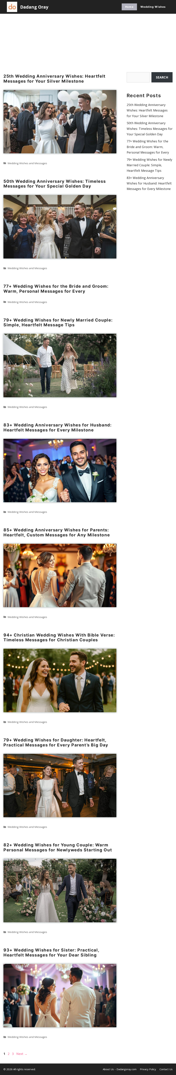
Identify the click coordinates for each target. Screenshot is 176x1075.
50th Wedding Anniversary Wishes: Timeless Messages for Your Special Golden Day (54, 184)
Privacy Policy (148, 1069)
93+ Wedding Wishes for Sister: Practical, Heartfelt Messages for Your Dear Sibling (51, 953)
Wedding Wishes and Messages (27, 163)
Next (21, 1054)
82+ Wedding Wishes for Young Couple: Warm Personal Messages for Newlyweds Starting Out (57, 847)
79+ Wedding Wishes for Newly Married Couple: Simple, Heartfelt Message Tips (58, 323)
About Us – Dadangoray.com (119, 1069)
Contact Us (166, 1069)
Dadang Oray (34, 7)
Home (129, 6)
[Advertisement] (88, 39)
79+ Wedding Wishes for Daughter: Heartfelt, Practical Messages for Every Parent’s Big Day (55, 742)
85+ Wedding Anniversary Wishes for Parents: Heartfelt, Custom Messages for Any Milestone (56, 532)
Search (162, 77)
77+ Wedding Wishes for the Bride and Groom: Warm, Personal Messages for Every (56, 289)
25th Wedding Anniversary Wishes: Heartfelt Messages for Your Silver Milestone (54, 79)
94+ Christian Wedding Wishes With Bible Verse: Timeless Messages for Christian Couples (59, 638)
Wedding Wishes (153, 6)
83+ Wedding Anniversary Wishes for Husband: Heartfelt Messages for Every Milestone (57, 427)
